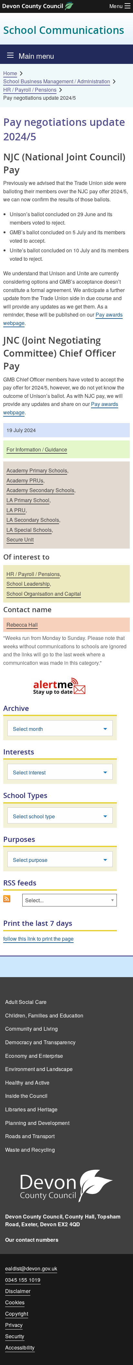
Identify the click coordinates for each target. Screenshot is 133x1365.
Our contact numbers (31, 1239)
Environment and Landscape (39, 1069)
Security (15, 1336)
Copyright (16, 1313)
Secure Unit (20, 539)
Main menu (36, 55)
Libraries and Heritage (31, 1109)
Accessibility (20, 1347)
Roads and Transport (30, 1136)
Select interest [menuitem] (29, 772)
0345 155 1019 (23, 1281)
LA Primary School (27, 500)
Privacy (14, 1325)
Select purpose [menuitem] (30, 860)
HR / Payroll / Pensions (29, 89)
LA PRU (16, 510)
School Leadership (28, 583)
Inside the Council (26, 1095)
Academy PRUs (24, 480)
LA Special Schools (29, 529)
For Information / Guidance (36, 449)
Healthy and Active (27, 1082)
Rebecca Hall (22, 624)
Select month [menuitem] (28, 729)
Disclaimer (17, 1291)
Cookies (15, 1302)
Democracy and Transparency (40, 1042)
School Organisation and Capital (43, 593)
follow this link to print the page (38, 938)
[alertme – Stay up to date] (60, 686)
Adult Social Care (25, 1002)
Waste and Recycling (30, 1149)
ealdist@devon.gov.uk (31, 1268)
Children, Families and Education (44, 1015)
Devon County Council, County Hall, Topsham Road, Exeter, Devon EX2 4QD (62, 1220)
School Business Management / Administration (56, 81)
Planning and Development (37, 1123)
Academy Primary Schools (36, 470)
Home (10, 73)
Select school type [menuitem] (34, 816)
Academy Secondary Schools (40, 490)
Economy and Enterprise (34, 1055)
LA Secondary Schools (32, 519)
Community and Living (31, 1028)
